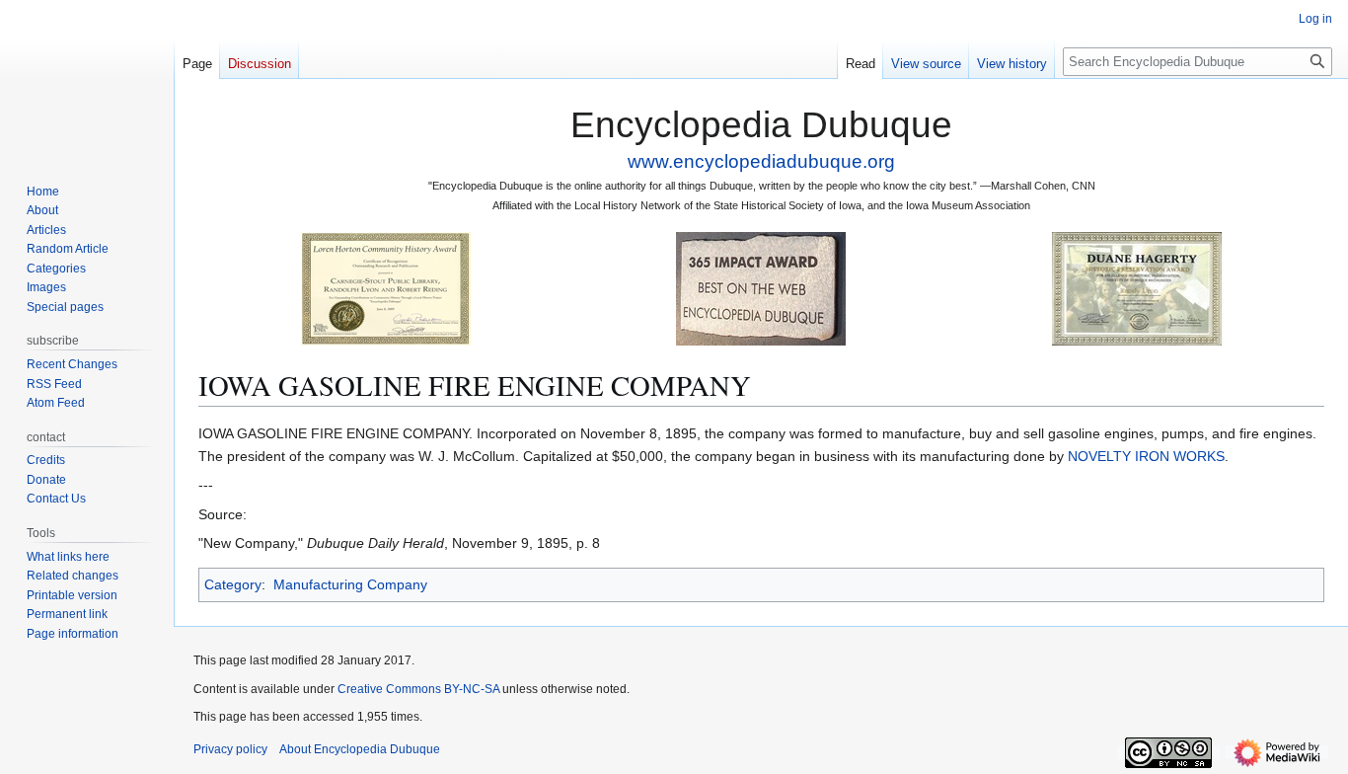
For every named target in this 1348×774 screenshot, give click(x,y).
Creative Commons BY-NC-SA (418, 689)
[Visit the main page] (87, 79)
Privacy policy (230, 749)
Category (233, 584)
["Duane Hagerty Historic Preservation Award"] (1137, 287)
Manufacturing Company (350, 584)
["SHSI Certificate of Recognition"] (386, 287)
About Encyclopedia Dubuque (359, 749)
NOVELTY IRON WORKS (1146, 456)
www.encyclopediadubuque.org (761, 161)
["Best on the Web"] (761, 287)
